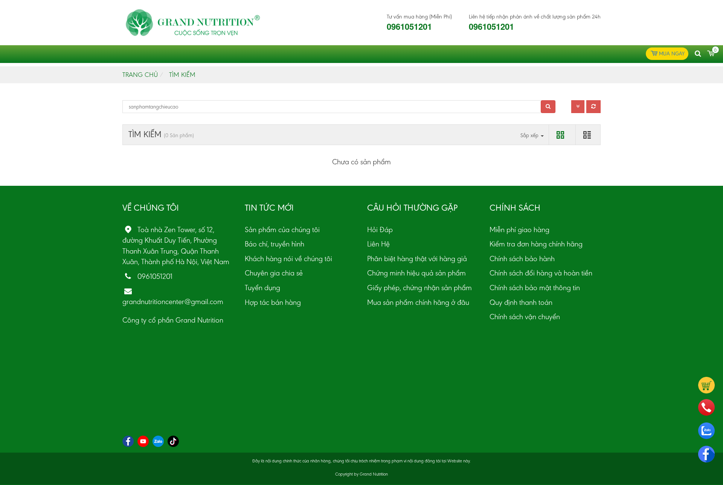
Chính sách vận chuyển (525, 316)
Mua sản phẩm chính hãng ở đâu (418, 302)
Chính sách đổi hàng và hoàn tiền (541, 272)
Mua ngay (672, 53)
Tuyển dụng (262, 287)
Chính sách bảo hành (522, 258)
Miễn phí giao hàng (519, 229)
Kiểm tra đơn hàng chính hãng (536, 243)
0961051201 (409, 26)
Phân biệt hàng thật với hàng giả (417, 258)
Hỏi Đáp (380, 229)
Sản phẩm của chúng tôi (282, 229)
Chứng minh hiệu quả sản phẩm (416, 272)
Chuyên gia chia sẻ (274, 272)
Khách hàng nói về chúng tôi (288, 258)
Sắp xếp (530, 135)
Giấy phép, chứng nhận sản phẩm (419, 287)
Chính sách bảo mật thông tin (535, 287)
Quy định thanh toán (521, 302)
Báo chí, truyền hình (274, 243)
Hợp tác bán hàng (273, 302)
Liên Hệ (378, 243)
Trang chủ (140, 74)
